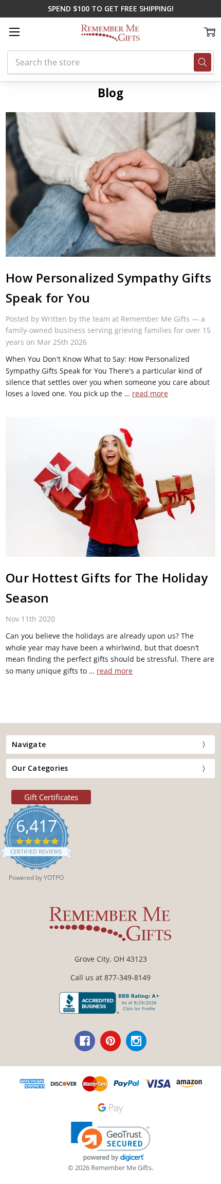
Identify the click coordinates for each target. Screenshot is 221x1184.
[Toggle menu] (14, 31)
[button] (110, 1141)
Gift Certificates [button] (51, 797)
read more (150, 393)
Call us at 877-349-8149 (110, 977)
